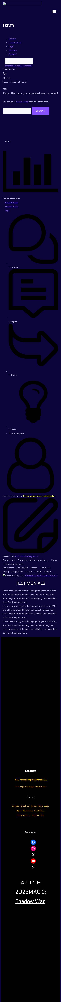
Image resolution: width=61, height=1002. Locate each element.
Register (35, 815)
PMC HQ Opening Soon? (26, 556)
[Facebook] (33, 842)
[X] (33, 854)
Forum (34, 806)
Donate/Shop (15, 42)
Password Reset (24, 815)
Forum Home (22, 102)
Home (40, 806)
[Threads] (33, 867)
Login (46, 806)
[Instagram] (33, 848)
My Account (28, 810)
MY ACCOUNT (39, 810)
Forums (12, 39)
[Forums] (4, 66)
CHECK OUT (25, 806)
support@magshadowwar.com (33, 787)
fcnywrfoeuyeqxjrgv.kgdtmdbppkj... (39, 496)
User (42, 815)
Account (12, 54)
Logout (19, 810)
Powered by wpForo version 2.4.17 (41, 575)
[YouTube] (33, 861)
